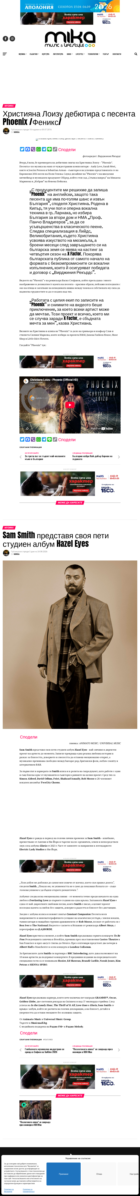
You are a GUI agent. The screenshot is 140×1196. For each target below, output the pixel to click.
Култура (45, 54)
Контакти (117, 54)
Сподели (67, 149)
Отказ (99, 1174)
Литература (58, 54)
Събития (33, 54)
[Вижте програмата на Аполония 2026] (70, 11)
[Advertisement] (70, 83)
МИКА (16, 132)
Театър (106, 54)
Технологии (93, 54)
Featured (48, 1040)
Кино (69, 54)
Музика (22, 54)
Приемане (63, 1174)
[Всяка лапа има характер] (70, 24)
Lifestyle (79, 54)
